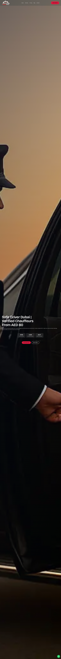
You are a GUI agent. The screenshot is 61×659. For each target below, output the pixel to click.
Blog (34, 2)
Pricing (31, 2)
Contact (38, 2)
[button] (55, 2)
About (23, 2)
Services (26, 2)
